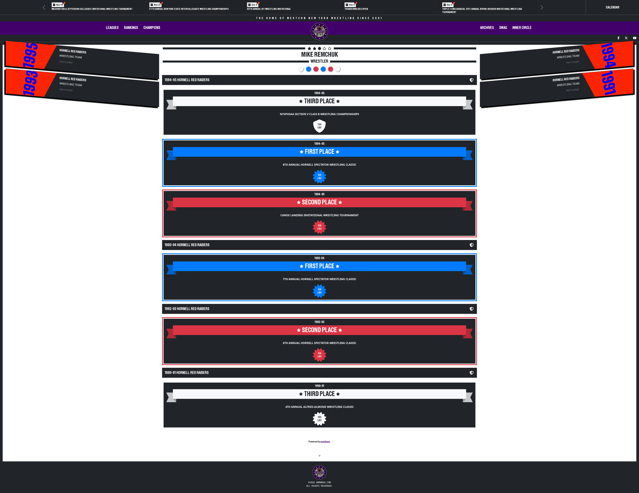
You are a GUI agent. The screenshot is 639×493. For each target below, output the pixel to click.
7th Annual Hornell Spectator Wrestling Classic (319, 279)
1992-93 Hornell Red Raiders (187, 309)
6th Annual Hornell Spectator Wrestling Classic (319, 343)
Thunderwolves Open (356, 9)
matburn (325, 441)
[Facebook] (618, 38)
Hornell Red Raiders (73, 51)
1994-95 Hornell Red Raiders (187, 80)
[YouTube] (634, 38)
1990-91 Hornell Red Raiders (187, 373)
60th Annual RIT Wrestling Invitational (269, 9)
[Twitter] (626, 38)
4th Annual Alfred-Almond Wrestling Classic (319, 407)
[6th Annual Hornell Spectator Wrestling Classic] (330, 70)
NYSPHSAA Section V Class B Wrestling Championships (319, 114)
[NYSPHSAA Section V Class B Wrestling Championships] (301, 70)
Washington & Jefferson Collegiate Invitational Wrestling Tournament (92, 9)
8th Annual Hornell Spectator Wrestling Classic (319, 164)
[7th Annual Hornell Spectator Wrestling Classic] (323, 70)
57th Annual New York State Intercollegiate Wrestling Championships (189, 9)
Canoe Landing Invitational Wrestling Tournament (319, 215)
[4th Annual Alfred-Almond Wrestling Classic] (337, 70)
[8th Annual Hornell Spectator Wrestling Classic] (309, 70)
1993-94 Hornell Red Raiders (187, 245)
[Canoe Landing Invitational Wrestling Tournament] (316, 70)
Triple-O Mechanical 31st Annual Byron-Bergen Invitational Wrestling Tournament (482, 10)
